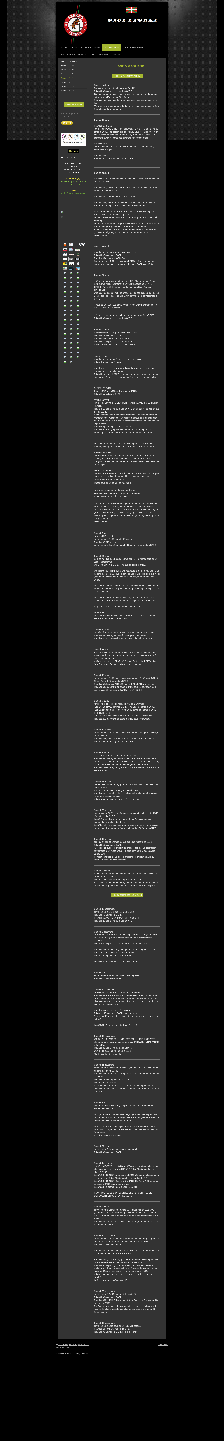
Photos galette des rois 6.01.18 (127, 895)
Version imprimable (67, 1344)
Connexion (163, 1344)
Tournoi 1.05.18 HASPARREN (127, 76)
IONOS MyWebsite (79, 1353)
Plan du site (83, 1344)
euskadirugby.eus (73, 104)
